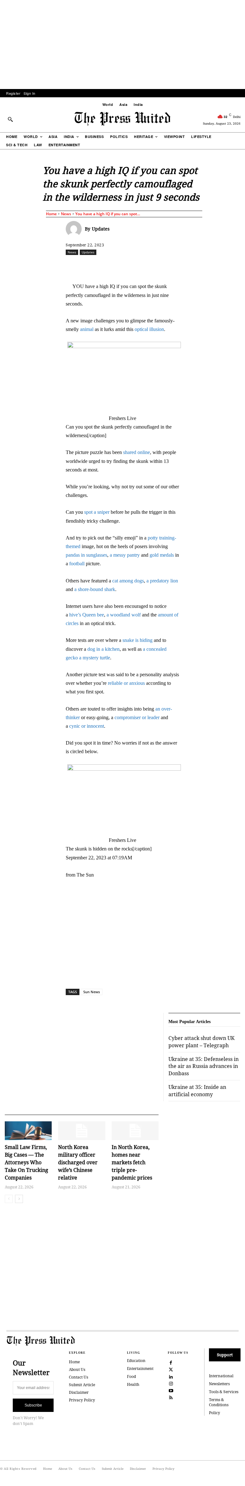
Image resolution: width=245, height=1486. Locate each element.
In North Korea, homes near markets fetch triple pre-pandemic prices (132, 1162)
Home (51, 214)
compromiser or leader (137, 717)
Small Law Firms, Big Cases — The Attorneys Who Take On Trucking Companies (26, 1162)
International (221, 1376)
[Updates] (75, 229)
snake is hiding (137, 640)
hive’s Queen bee (86, 614)
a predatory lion (162, 580)
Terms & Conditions (218, 1402)
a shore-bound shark (94, 589)
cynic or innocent (86, 726)
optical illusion (149, 329)
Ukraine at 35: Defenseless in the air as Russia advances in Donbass (203, 1066)
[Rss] (171, 1397)
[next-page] (19, 1199)
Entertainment (140, 1368)
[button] (10, 119)
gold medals (162, 555)
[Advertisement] (122, 44)
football (77, 563)
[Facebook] (110, 266)
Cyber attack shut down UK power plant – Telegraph (201, 1042)
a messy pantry (125, 555)
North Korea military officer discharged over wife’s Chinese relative (78, 1162)
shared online (136, 452)
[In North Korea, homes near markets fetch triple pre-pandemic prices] (135, 1130)
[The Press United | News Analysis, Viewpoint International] (122, 119)
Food (131, 1376)
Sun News (91, 991)
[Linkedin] (169, 266)
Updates (100, 229)
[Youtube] (171, 1390)
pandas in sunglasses (86, 555)
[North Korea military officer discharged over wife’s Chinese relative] (81, 1130)
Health (133, 1384)
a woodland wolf (124, 614)
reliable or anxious (126, 683)
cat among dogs (128, 580)
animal (86, 329)
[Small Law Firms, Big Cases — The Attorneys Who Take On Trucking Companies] (28, 1130)
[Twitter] (171, 1369)
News (66, 214)
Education (136, 1360)
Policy (214, 1412)
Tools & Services (223, 1391)
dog (91, 649)
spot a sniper (96, 512)
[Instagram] (171, 1383)
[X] (125, 266)
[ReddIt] (140, 266)
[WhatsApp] (154, 266)
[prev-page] (9, 1199)
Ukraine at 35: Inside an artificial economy (197, 1090)
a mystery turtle (94, 657)
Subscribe (33, 1405)
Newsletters (219, 1383)
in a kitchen (108, 649)
